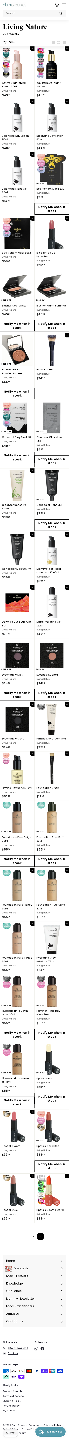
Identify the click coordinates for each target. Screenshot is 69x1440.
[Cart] (57, 5)
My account (10, 1410)
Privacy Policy (29, 1429)
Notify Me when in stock (51, 209)
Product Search (12, 1391)
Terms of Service (13, 1396)
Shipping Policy (12, 1401)
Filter (12, 42)
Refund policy (11, 1405)
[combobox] (34, 13)
